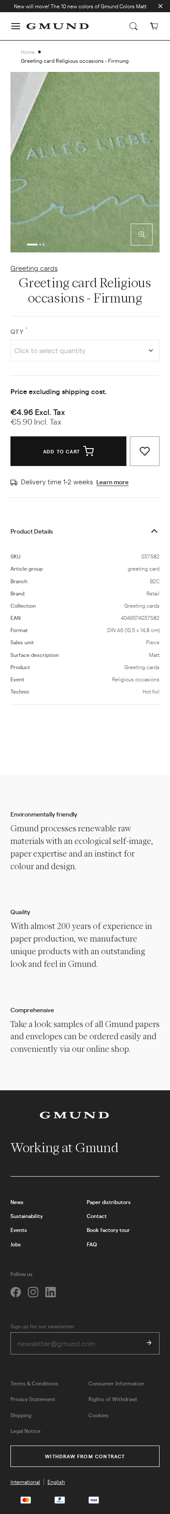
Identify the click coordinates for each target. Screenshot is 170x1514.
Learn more (112, 482)
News (17, 1201)
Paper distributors (109, 1201)
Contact (97, 1215)
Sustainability (26, 1215)
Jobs (15, 1244)
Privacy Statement (32, 1398)
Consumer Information (116, 1383)
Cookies (98, 1415)
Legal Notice (25, 1430)
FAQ (92, 1244)
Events (18, 1229)
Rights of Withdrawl (112, 1398)
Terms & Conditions (34, 1383)
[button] (15, 26)
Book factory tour (108, 1229)
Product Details (31, 531)
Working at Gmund (65, 1148)
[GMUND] (57, 26)
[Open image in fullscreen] (142, 234)
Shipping (20, 1415)
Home (28, 51)
